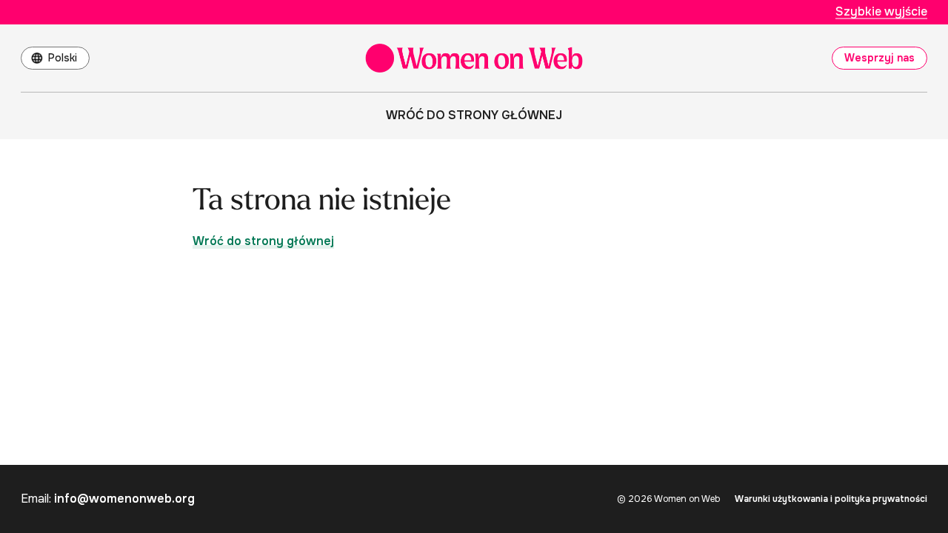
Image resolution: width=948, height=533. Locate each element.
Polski (62, 57)
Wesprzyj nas (879, 57)
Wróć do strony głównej (474, 115)
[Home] (474, 58)
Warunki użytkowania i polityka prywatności (831, 499)
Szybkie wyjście (881, 11)
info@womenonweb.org (124, 498)
